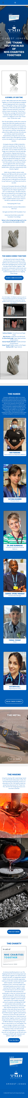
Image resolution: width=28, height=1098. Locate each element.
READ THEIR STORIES (14, 701)
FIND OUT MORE (14, 759)
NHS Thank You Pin (11, 1093)
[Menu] (15, 2)
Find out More (14, 1040)
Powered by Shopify (20, 1093)
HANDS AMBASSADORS (14, 278)
